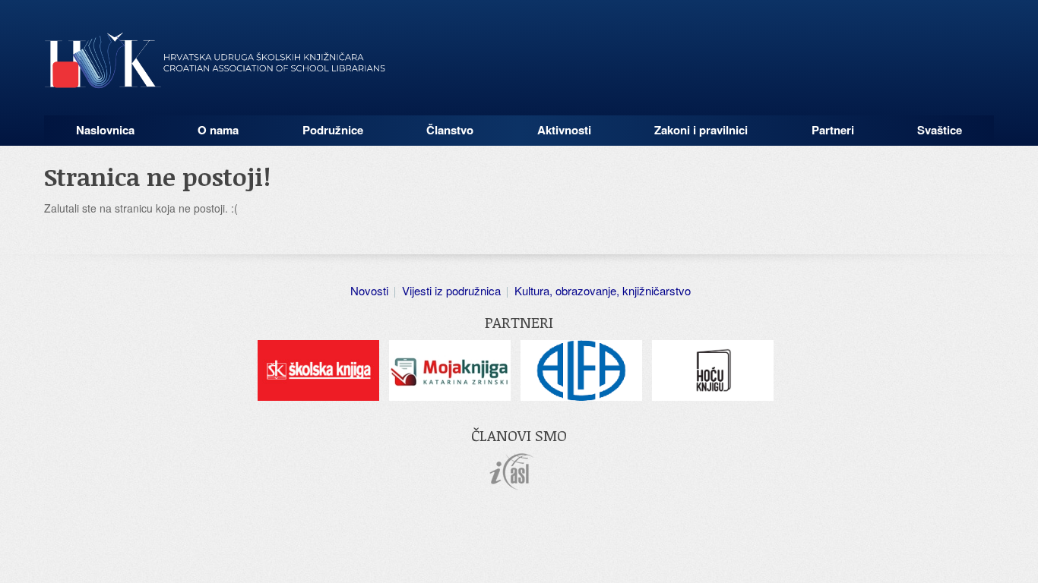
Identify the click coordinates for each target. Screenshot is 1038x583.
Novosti (369, 290)
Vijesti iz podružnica (451, 290)
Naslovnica (105, 129)
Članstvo (449, 129)
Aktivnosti (564, 129)
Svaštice (939, 129)
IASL (511, 472)
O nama (218, 129)
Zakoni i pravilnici (701, 129)
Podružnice (332, 129)
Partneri (833, 129)
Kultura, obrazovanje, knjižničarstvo (602, 290)
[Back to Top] (1019, 556)
